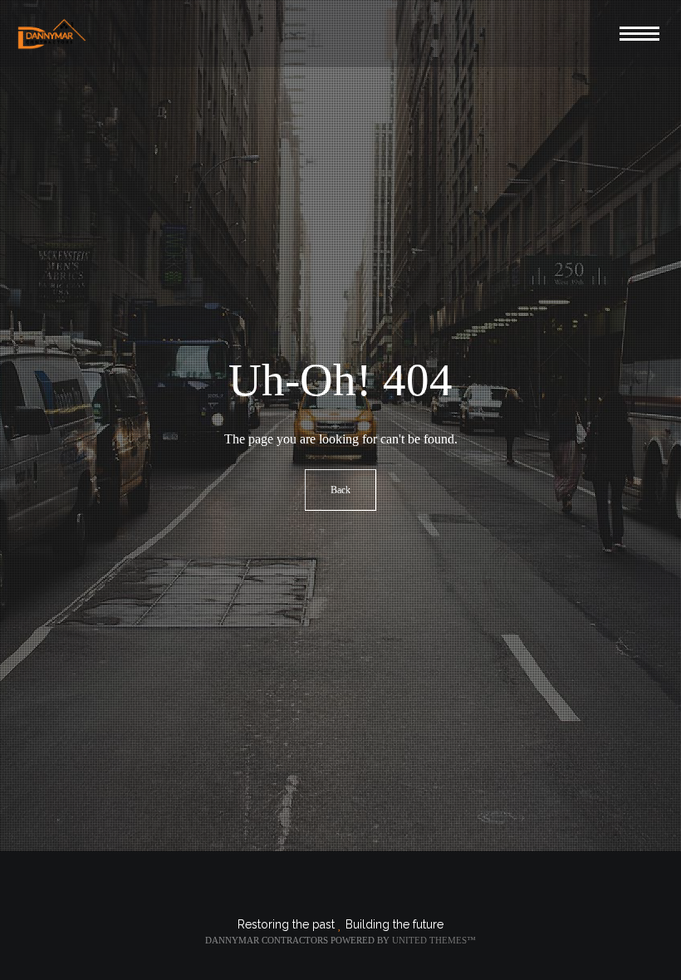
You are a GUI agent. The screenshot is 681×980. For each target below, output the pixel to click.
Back (340, 490)
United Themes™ (434, 940)
